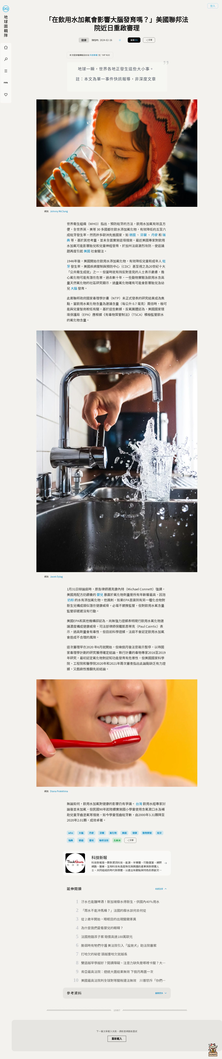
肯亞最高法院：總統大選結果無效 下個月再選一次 (117, 971)
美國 (87, 251)
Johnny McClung (59, 211)
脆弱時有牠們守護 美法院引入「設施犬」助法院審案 (119, 945)
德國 (132, 234)
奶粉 (70, 600)
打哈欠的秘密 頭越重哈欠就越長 (104, 954)
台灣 (139, 803)
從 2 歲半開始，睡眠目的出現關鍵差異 (108, 919)
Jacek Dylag (56, 576)
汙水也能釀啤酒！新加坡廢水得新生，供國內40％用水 (120, 901)
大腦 (74, 288)
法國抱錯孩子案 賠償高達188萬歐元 (107, 936)
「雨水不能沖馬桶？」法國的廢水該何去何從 (113, 910)
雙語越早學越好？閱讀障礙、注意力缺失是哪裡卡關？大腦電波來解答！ (123, 963)
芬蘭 (143, 234)
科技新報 (94, 55)
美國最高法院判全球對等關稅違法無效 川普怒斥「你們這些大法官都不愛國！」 (123, 980)
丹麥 (154, 234)
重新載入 (117, 1038)
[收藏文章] (120, 40)
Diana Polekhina (59, 791)
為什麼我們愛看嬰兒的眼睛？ (102, 927)
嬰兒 (100, 594)
